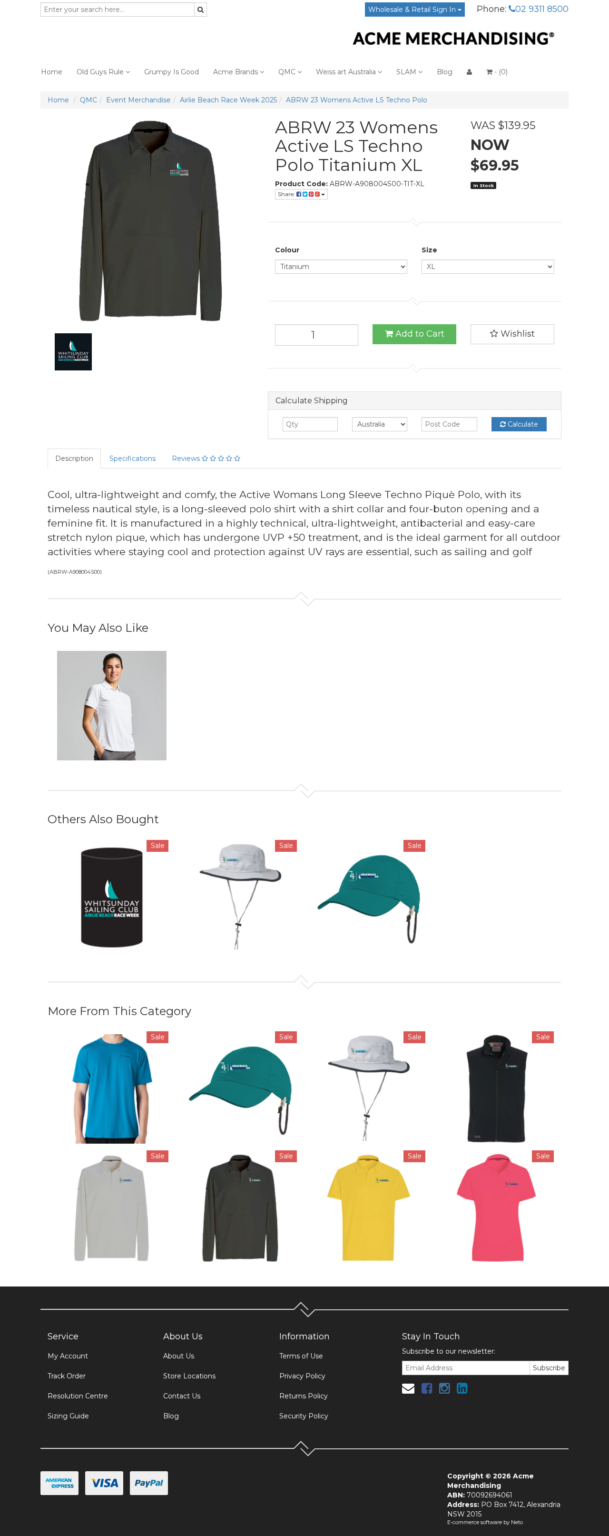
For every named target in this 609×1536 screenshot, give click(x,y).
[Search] (200, 9)
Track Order (67, 1376)
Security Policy (303, 1416)
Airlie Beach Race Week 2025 (228, 100)
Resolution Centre (78, 1396)
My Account (68, 1356)
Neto (517, 1522)
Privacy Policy (302, 1376)
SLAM (407, 72)
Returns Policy (303, 1396)
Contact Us (181, 1396)
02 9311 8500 (542, 9)
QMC (287, 72)
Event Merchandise (138, 100)
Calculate (522, 424)
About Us (178, 1356)
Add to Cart (418, 334)
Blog (444, 72)
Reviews (187, 458)
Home (51, 72)
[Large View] (73, 351)
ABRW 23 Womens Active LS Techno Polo (356, 100)
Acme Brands (236, 72)
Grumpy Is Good (171, 72)
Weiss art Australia (347, 72)
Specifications (132, 458)
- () (500, 72)
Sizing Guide (68, 1416)
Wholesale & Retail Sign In (413, 9)
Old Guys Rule (101, 72)
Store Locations (189, 1376)
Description (74, 458)
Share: (287, 194)
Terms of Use (301, 1356)
